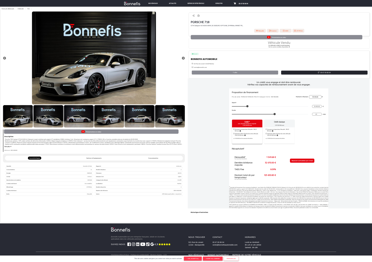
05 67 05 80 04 (243, 4)
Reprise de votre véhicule (246, 255)
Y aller (235, 72)
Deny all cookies (213, 258)
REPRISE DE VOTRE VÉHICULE (196, 3)
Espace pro (219, 3)
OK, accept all (193, 258)
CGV (165, 255)
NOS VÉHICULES (153, 3)
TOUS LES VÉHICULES (8, 9)
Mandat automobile (218, 255)
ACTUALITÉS (172, 3)
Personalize (231, 258)
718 (28, 9)
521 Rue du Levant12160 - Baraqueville (196, 243)
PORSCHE (21, 9)
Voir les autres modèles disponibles (278, 47)
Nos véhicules (196, 255)
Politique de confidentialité (140, 255)
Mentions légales (156, 255)
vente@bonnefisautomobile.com (225, 245)
